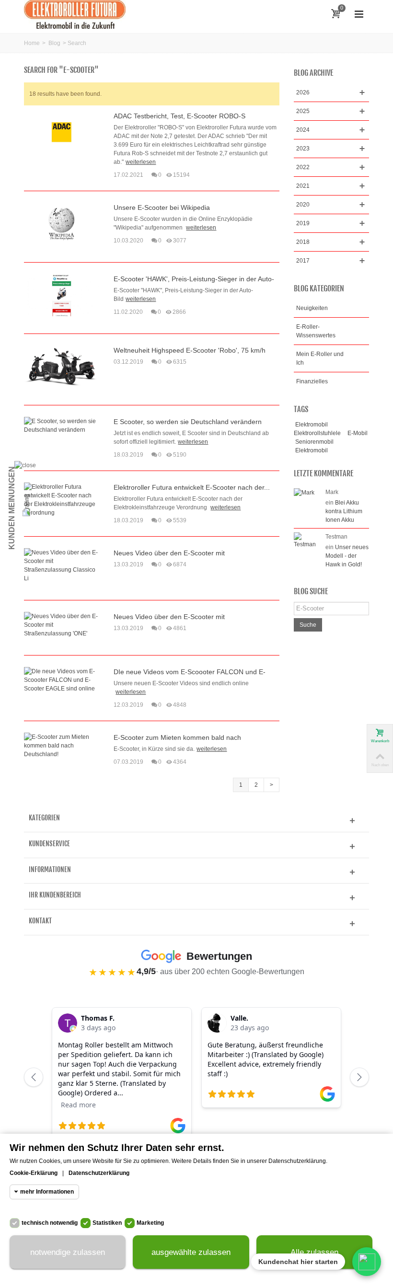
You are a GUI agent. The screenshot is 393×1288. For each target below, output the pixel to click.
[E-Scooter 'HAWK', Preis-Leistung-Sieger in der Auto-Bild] (61, 294)
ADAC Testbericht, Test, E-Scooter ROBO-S (179, 116)
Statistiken (107, 1222)
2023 (303, 148)
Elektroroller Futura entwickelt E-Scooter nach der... (192, 487)
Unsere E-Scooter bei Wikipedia (162, 207)
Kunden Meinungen (12, 508)
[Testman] (307, 540)
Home (32, 43)
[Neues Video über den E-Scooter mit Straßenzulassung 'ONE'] (61, 624)
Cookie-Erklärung (34, 1173)
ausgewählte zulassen (191, 1252)
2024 (303, 129)
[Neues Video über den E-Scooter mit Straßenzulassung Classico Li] (61, 565)
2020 (303, 204)
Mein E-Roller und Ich (320, 358)
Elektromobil (311, 450)
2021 (303, 186)
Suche (308, 624)
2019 (303, 223)
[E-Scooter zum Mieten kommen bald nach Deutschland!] (61, 745)
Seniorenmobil (314, 441)
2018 (303, 242)
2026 (303, 92)
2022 (303, 167)
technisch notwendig (50, 1222)
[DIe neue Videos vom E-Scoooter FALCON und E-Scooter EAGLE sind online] (61, 679)
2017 (303, 260)
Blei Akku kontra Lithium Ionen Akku (343, 511)
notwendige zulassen (67, 1252)
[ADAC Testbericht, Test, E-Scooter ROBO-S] (61, 131)
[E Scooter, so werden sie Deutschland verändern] (61, 425)
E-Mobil (357, 433)
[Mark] (304, 492)
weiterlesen (141, 162)
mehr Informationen (47, 1191)
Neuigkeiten (312, 308)
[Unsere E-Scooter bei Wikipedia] (61, 223)
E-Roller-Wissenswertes (315, 331)
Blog (54, 43)
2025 (303, 111)
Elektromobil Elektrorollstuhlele (317, 429)
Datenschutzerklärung (99, 1173)
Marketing (150, 1222)
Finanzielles (312, 381)
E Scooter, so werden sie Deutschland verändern (188, 422)
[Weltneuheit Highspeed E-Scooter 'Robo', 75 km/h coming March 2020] (61, 366)
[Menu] (359, 14)
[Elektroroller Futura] (75, 14)
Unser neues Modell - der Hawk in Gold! (347, 556)
